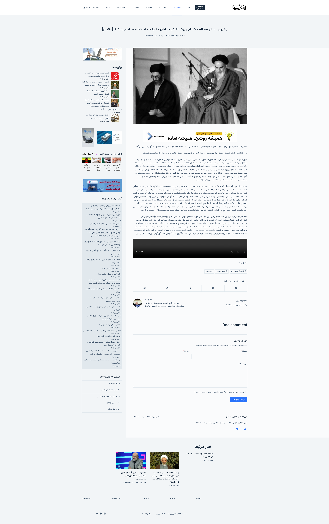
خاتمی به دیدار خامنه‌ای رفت (110, 324)
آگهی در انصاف (116, 499)
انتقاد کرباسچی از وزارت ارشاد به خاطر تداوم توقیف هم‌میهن (97, 75)
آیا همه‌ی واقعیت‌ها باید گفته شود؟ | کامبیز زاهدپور (97, 92)
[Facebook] (235, 288)
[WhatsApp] (167, 288)
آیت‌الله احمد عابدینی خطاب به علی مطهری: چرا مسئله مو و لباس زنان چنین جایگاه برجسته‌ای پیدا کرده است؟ (165, 477)
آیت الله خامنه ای (238, 271)
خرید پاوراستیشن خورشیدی (108, 396)
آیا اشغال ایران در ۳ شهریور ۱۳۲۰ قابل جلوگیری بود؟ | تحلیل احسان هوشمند (102, 243)
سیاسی (178, 7)
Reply (136, 417)
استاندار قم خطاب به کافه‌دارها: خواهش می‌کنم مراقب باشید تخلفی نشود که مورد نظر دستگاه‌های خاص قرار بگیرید (103, 104)
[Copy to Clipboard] (144, 288)
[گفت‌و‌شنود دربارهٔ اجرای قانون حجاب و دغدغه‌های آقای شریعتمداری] (131, 460)
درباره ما (198, 499)
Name (244, 351)
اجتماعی (164, 7)
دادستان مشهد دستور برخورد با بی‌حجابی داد (199, 455)
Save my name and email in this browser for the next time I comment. (219, 392)
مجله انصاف (121, 7)
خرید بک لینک (114, 409)
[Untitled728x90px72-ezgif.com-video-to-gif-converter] (190, 136)
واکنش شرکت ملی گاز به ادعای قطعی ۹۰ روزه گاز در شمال (97, 117)
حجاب (209, 271)
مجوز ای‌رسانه (86, 499)
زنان (162, 35)
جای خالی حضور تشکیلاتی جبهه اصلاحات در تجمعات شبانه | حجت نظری (104, 216)
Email (186, 351)
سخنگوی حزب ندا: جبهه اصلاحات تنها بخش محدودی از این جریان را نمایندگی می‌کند (103, 353)
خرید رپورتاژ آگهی (113, 402)
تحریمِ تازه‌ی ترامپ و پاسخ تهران (108, 336)
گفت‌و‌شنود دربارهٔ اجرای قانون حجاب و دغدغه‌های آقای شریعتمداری (133, 476)
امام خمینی (222, 271)
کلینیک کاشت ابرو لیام (111, 390)
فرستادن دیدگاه (238, 399)
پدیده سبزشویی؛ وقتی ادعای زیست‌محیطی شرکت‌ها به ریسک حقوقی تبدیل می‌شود (104, 281)
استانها (108, 7)
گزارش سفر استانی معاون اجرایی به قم (105, 223)
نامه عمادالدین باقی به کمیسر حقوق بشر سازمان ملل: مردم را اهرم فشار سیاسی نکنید (103, 207)
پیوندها (172, 499)
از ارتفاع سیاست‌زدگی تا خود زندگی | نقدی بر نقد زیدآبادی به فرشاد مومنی (102, 317)
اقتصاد (150, 7)
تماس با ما (145, 499)
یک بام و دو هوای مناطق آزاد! (109, 274)
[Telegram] (190, 288)
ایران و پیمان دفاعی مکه (111, 268)
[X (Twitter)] (213, 288)
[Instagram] (101, 513)
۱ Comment (148, 35)
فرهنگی (136, 7)
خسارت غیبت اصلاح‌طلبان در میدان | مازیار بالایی (102, 330)
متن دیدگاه (242, 364)
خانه (189, 7)
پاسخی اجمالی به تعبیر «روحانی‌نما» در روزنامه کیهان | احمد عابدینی (95, 84)
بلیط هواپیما (114, 383)
